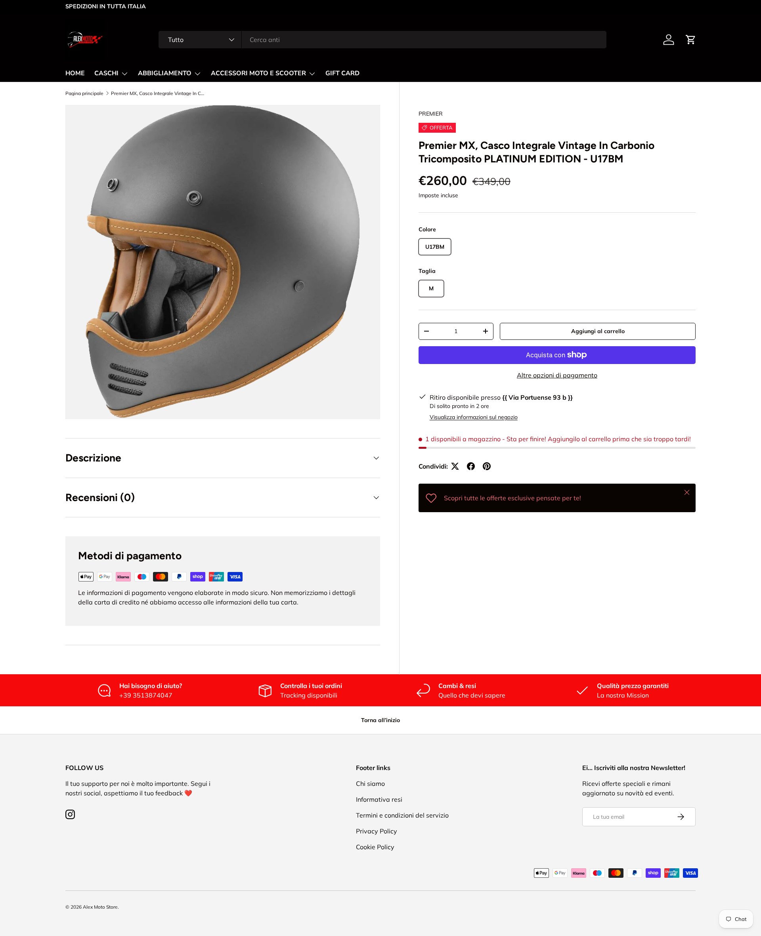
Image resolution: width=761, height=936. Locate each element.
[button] (691, 39)
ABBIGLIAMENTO (164, 73)
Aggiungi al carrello (598, 331)
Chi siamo (370, 783)
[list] (223, 262)
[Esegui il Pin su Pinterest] (487, 466)
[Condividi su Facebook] (471, 466)
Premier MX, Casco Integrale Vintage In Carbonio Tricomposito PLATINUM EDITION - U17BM (158, 93)
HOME (75, 73)
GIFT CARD (342, 73)
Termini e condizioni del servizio (402, 815)
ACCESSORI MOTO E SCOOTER (258, 73)
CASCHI (106, 73)
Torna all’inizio (380, 720)
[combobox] (382, 39)
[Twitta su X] (455, 466)
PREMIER (431, 113)
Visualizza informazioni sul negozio (474, 417)
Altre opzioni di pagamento (557, 375)
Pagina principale (84, 93)
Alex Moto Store (100, 907)
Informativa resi (379, 799)
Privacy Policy (376, 831)
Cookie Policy (375, 847)
